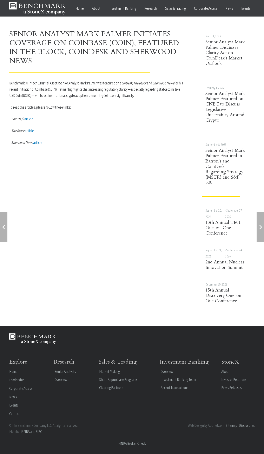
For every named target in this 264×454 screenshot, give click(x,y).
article (28, 119)
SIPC (39, 431)
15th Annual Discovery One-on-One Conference (224, 295)
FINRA (25, 431)
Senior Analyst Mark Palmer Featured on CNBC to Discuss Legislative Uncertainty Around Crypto (225, 107)
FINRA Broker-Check (132, 443)
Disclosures (247, 425)
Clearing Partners (111, 387)
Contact (14, 413)
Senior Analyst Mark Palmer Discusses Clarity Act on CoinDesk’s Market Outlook (225, 52)
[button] (103, 8)
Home (13, 371)
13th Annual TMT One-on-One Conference (223, 227)
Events (14, 405)
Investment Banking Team (178, 379)
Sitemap (231, 425)
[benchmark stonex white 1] (37, 8)
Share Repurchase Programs (118, 379)
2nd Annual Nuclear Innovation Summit (224, 264)
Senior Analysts (65, 371)
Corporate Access (20, 388)
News (13, 397)
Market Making (109, 371)
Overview (61, 379)
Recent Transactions (174, 387)
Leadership (17, 380)
